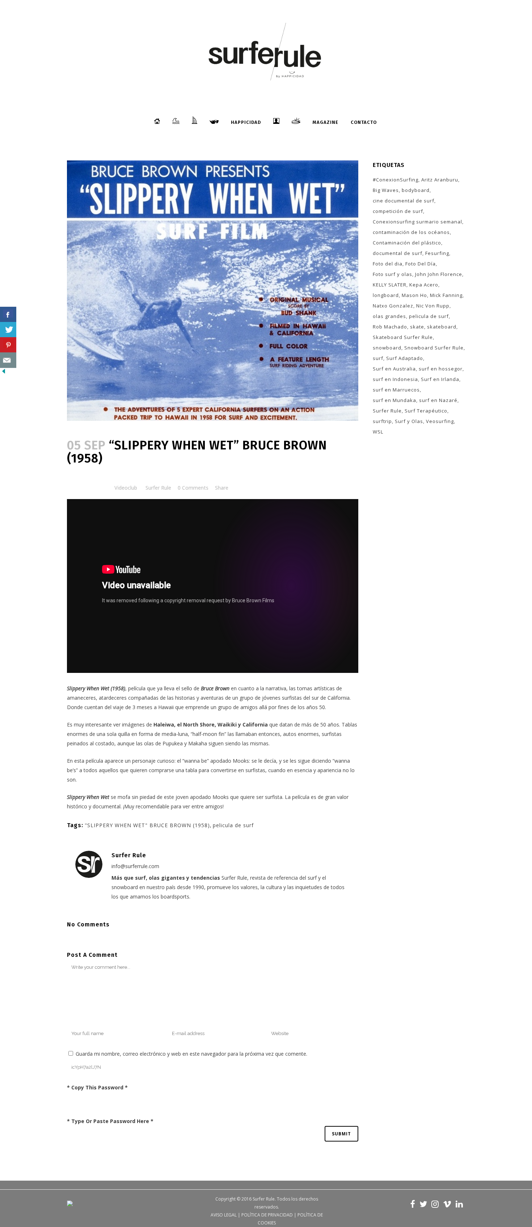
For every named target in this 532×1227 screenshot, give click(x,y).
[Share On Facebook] (8, 314)
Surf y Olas (409, 421)
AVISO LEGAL (224, 1215)
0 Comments (193, 487)
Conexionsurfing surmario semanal (417, 221)
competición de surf (398, 211)
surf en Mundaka (394, 400)
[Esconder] (3, 372)
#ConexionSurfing (395, 179)
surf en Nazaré (438, 400)
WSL (378, 431)
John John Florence (438, 274)
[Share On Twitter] (8, 330)
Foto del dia (387, 263)
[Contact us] (8, 360)
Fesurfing (437, 253)
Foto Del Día (420, 263)
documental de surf (397, 253)
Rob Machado (390, 326)
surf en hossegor (441, 368)
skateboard (441, 326)
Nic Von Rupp (432, 305)
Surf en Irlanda (440, 379)
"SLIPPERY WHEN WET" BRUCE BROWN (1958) (147, 825)
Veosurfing (440, 421)
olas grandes (389, 316)
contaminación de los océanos (411, 232)
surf (378, 358)
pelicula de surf (233, 825)
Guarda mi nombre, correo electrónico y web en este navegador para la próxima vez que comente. (191, 1053)
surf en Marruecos (396, 389)
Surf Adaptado (404, 358)
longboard (386, 295)
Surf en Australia (394, 368)
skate (417, 326)
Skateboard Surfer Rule (403, 337)
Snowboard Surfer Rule (434, 347)
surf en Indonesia (395, 379)
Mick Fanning (446, 295)
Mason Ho (414, 295)
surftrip (382, 421)
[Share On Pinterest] (8, 345)
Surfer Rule (158, 487)
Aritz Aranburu (439, 179)
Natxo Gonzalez (393, 305)
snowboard (387, 347)
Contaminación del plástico (407, 242)
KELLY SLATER (389, 284)
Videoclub (125, 487)
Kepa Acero (423, 284)
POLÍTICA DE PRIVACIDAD (267, 1215)
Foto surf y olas (392, 274)
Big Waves (386, 190)
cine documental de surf (403, 200)
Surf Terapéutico (426, 410)
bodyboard (416, 190)
